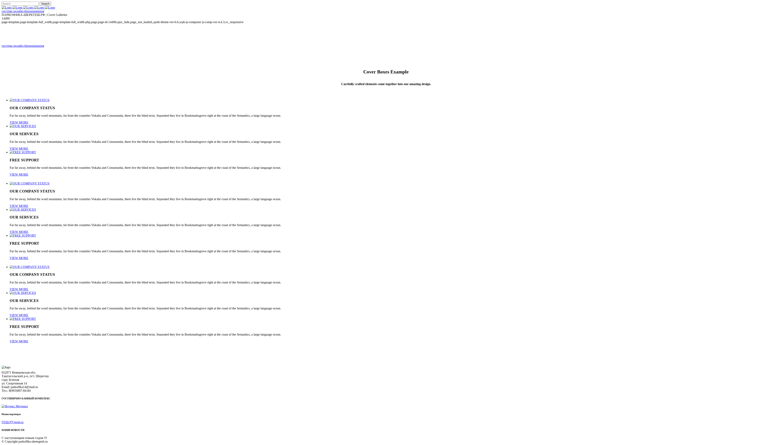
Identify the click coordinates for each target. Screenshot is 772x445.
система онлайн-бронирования (23, 11)
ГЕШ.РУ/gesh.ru (13, 422)
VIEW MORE (19, 148)
